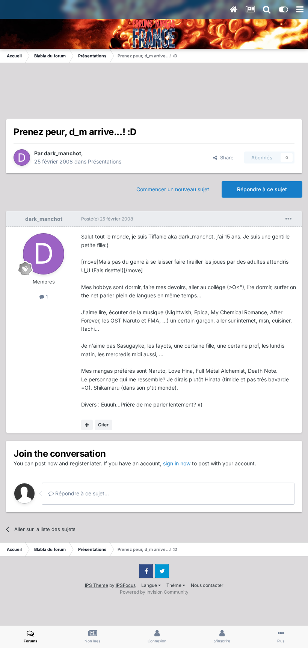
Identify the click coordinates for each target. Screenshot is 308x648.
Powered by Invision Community (154, 592)
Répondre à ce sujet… (81, 493)
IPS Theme (96, 585)
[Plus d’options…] (288, 219)
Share (225, 157)
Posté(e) (107, 219)
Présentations (104, 161)
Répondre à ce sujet (262, 189)
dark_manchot (62, 153)
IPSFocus (126, 585)
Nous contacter (207, 585)
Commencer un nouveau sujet (172, 189)
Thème (174, 585)
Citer (103, 425)
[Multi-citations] (87, 425)
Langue (149, 585)
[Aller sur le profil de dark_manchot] (22, 157)
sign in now (176, 463)
